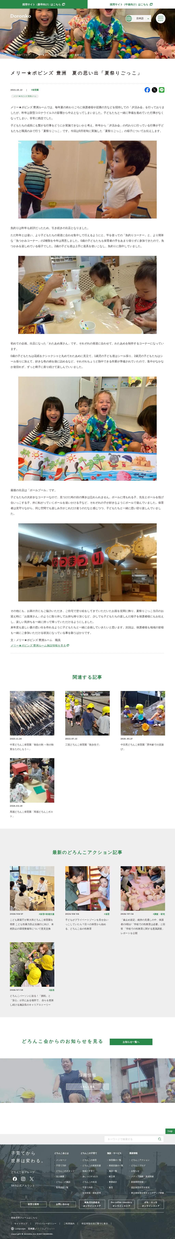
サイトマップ (21, 1223)
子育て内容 (87, 1187)
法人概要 (60, 1176)
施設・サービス (114, 1153)
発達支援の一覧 (116, 1165)
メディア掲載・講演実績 (142, 1176)
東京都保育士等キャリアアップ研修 (147, 1193)
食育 (111, 1187)
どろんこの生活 (89, 1182)
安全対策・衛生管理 (91, 1193)
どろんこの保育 (89, 1160)
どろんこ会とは (61, 1153)
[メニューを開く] (160, 18)
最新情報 (133, 1153)
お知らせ (135, 1171)
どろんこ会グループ (23, 1172)
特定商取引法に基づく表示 (95, 1223)
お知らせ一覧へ (131, 1042)
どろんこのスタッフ (65, 1171)
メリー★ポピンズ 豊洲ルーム (25, 96)
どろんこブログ (22, 55)
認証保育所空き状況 (140, 1187)
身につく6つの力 (90, 1176)
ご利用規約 (69, 1223)
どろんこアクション (140, 1160)
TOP (4, 55)
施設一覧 (113, 1171)
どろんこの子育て (89, 1153)
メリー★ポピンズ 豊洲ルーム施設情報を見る (40, 645)
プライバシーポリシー (46, 1223)
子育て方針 (61, 1165)
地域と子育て (88, 1171)
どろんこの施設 (63, 1182)
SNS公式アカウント (23, 1185)
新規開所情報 (137, 1182)
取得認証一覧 (62, 1187)
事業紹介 (113, 1182)
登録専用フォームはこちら (24, 1218)
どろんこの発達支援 (91, 1165)
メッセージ (61, 1160)
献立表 (112, 1176)
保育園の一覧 (115, 1160)
